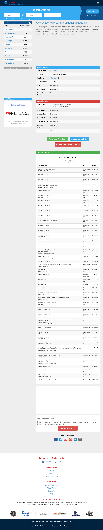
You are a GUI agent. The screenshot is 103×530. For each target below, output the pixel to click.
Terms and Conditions (56, 521)
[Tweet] (60, 439)
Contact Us (51, 491)
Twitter (59, 461)
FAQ (51, 494)
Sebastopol (53, 78)
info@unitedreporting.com (40, 521)
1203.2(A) (53, 104)
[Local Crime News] (25, 513)
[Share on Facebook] (56, 439)
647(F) (52, 106)
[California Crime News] (59, 513)
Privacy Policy (51, 488)
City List (51, 471)
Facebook (48, 461)
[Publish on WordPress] (75, 439)
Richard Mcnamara (56, 70)
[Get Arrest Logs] (41, 513)
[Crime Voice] (89, 513)
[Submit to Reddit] (70, 439)
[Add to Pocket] (65, 439)
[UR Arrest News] (76, 513)
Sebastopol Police (56, 131)
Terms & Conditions (51, 485)
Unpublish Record (68, 428)
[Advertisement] (18, 82)
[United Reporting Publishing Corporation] (13, 513)
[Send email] (80, 439)
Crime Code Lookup (51, 476)
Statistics (51, 473)
